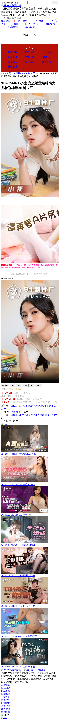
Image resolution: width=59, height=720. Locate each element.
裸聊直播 (12, 66)
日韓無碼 (22, 20)
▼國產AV (18, 73)
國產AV (17, 23)
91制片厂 (30, 73)
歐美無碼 (13, 26)
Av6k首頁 (6, 73)
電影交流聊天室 (23, 402)
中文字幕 (29, 57)
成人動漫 (30, 26)
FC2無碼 (33, 23)
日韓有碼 (39, 20)
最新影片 (5, 20)
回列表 (14, 412)
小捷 (9, 389)
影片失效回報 (40, 274)
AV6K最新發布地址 (11, 17)
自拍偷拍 (50, 23)
